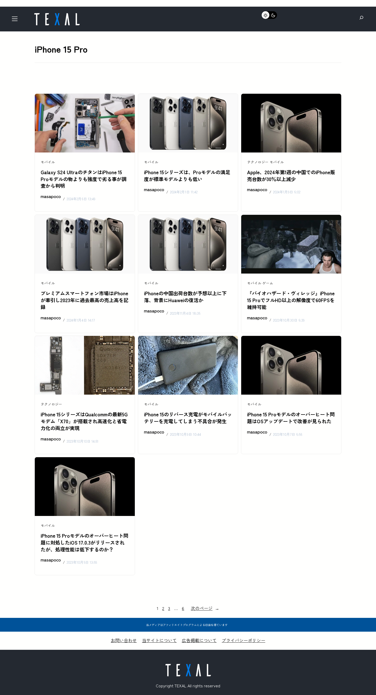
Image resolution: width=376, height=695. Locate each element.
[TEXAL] (56, 14)
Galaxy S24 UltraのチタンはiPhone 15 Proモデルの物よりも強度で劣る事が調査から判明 (83, 179)
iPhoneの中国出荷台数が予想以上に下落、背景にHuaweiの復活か (185, 297)
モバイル (48, 161)
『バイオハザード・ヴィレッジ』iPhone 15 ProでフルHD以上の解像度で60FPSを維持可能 (291, 300)
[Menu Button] (16, 20)
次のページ (205, 608)
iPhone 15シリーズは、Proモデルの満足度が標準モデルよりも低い (187, 176)
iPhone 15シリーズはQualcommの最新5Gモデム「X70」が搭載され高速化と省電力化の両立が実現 (84, 421)
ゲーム (267, 283)
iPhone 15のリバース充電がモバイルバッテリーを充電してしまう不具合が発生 (188, 418)
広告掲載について (199, 640)
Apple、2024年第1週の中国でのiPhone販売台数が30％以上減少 (291, 176)
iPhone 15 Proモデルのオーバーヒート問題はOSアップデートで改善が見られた (291, 418)
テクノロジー (258, 161)
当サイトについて (159, 640)
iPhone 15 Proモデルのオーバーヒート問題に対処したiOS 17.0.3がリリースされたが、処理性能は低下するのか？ (84, 542)
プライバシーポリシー (243, 640)
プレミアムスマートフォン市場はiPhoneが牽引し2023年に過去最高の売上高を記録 (84, 300)
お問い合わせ (124, 640)
